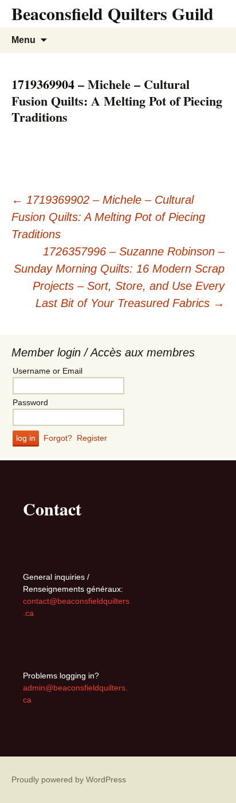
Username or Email (47, 370)
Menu (23, 40)
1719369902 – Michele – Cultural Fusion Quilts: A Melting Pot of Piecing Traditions (108, 216)
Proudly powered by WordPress (68, 779)
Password (30, 402)
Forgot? (58, 438)
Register (92, 438)
